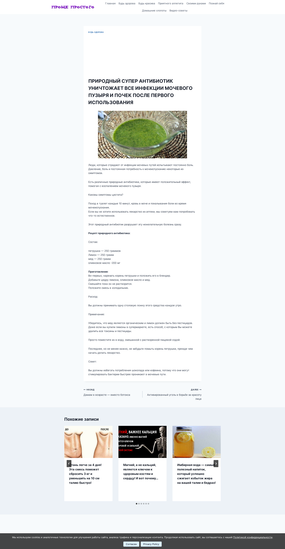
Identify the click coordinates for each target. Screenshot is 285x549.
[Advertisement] (142, 56)
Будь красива (146, 3)
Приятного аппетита (170, 3)
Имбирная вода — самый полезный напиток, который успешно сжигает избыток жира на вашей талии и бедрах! (196, 474)
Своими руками (196, 3)
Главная (110, 3)
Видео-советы (178, 10)
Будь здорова (127, 3)
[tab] (136, 503)
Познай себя (216, 3)
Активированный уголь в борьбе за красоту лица (174, 394)
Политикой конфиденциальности (252, 537)
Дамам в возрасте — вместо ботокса (107, 392)
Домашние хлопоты (154, 10)
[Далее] (216, 463)
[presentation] (88, 442)
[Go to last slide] (69, 463)
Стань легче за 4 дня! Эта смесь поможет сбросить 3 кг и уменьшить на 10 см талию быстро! (85, 474)
